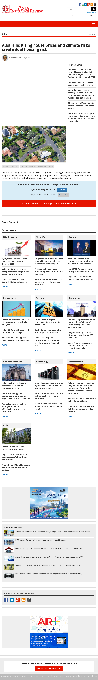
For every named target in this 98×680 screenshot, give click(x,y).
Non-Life (40, 237)
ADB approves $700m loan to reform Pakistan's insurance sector (81, 105)
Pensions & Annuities (28, 167)
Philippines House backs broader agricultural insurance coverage (49, 271)
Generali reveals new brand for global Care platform (81, 399)
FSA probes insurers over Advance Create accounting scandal (79, 345)
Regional (40, 298)
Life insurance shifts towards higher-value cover (14, 280)
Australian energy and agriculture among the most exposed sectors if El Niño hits (16, 396)
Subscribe (75, 16)
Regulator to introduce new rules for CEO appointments (80, 335)
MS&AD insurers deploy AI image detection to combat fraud (49, 406)
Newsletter (85, 16)
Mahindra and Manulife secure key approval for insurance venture (16, 467)
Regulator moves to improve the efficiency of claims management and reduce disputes (81, 323)
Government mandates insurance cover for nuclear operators (48, 282)
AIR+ (4, 34)
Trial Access (63, 195)
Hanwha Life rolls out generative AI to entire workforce (49, 396)
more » (5, 286)
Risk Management (12, 361)
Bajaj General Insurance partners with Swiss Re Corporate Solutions (15, 385)
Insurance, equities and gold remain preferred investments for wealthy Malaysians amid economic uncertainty (80, 388)
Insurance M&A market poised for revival (48, 331)
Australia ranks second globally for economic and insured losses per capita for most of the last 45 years (81, 94)
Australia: (11, 45)
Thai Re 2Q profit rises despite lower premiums (15, 339)
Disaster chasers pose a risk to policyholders (80, 83)
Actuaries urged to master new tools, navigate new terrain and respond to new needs (52, 531)
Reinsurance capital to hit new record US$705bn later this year (16, 322)
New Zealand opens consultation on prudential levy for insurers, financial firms (47, 342)
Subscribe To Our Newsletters (49, 668)
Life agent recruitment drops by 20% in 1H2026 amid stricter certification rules (51, 548)
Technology (42, 361)
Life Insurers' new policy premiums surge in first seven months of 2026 (16, 271)
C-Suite (7, 425)
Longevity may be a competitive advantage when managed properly (47, 565)
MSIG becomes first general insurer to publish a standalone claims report (49, 261)
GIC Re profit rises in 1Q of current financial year (15, 331)
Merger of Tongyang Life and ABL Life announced (47, 322)
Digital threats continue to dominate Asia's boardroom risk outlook (15, 457)
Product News (76, 361)
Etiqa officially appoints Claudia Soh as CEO (80, 278)
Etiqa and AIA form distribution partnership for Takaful (81, 409)
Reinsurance (9, 298)
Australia (6, 167)
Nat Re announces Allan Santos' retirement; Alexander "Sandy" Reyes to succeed (81, 261)
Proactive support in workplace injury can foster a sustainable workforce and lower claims (81, 117)
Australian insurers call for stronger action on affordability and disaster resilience (14, 408)
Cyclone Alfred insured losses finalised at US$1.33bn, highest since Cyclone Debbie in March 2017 (81, 73)
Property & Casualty (45, 167)
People (72, 237)
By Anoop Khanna (15, 57)
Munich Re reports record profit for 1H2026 (14, 447)
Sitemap (93, 16)
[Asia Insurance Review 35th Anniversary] (27, 9)
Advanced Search (90, 13)
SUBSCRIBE (63, 203)
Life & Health (10, 237)
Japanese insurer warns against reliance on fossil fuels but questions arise (49, 385)
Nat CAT (15, 167)
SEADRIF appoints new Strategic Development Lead (80, 270)
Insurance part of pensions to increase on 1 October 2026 (15, 261)
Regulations (75, 298)
